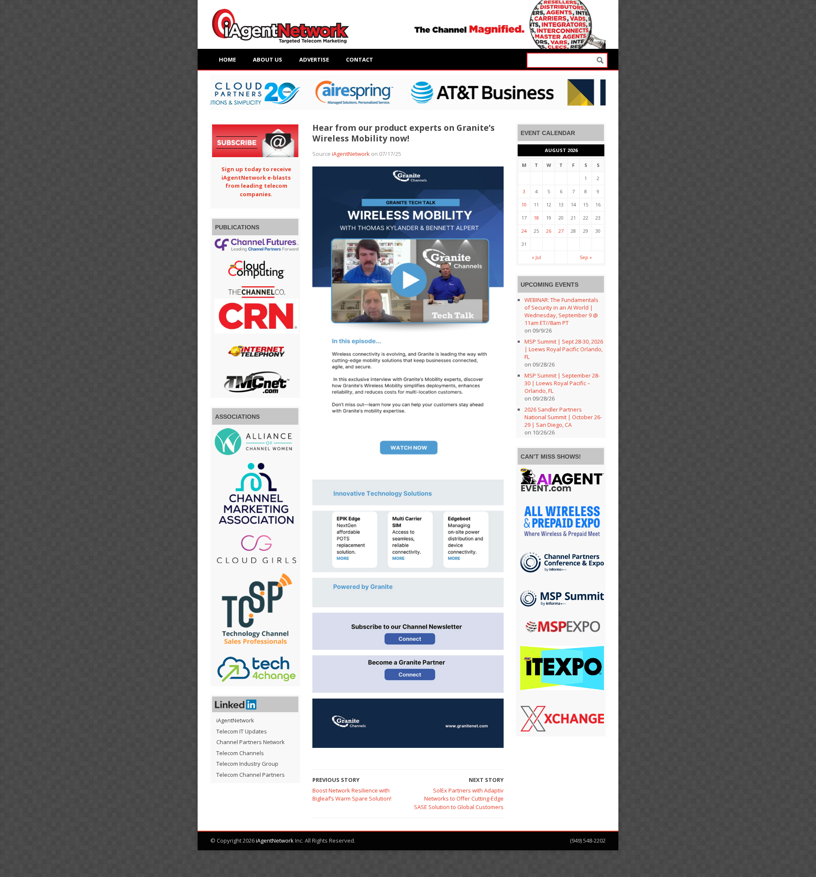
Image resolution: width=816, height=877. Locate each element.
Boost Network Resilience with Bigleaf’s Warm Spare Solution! (351, 795)
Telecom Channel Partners (250, 774)
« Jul (536, 257)
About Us (267, 59)
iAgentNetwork (351, 154)
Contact (359, 59)
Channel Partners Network (250, 742)
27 (561, 231)
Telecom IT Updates (241, 731)
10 (524, 204)
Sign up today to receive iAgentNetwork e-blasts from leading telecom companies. (256, 181)
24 (524, 231)
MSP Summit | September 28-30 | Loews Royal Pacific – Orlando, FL (562, 383)
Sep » (586, 257)
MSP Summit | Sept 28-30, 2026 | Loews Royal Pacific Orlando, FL (563, 349)
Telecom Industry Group (247, 763)
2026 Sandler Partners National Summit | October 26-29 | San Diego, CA (563, 417)
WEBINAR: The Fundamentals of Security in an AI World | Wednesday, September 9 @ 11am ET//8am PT (561, 311)
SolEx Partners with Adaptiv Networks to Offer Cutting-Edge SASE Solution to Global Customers (459, 799)
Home (227, 59)
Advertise (314, 59)
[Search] (600, 60)
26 (548, 231)
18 (536, 217)
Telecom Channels (240, 753)
